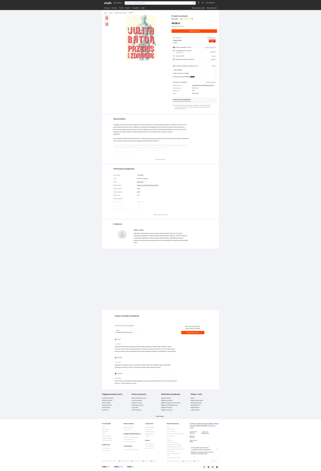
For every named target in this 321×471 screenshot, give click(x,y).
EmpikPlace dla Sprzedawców (131, 437)
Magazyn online (106, 448)
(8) (192, 18)
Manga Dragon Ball (196, 402)
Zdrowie (131, 12)
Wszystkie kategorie (129, 427)
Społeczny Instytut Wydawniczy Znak (203, 85)
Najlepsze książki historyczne (169, 405)
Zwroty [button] (213, 56)
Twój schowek (148, 429)
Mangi (192, 398)
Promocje (107, 8)
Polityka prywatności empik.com (175, 446)
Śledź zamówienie (149, 427)
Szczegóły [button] (212, 51)
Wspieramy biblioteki (107, 438)
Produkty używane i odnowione (131, 449)
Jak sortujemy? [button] (211, 37)
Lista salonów (105, 431)
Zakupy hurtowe (149, 448)
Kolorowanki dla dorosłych (139, 398)
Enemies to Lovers (137, 402)
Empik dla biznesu (149, 443)
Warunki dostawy (171, 431)
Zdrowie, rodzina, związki (120, 12)
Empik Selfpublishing (107, 440)
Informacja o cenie (177, 26)
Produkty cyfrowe (149, 431)
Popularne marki (128, 429)
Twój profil (147, 436)
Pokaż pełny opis (160, 159)
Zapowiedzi (135, 8)
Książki (110, 12)
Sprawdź (213, 59)
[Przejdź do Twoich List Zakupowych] (199, 3)
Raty (168, 455)
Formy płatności (171, 436)
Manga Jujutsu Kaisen (197, 400)
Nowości (127, 8)
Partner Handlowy (106, 436)
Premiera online (106, 450)
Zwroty (168, 438)
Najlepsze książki (166, 398)
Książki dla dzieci (136, 410)
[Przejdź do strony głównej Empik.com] (107, 3)
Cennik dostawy (171, 429)
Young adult (135, 407)
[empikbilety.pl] (118, 467)
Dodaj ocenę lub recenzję (193, 332)
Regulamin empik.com (172, 442)
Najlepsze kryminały (167, 400)
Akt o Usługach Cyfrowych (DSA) (175, 449)
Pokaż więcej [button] (160, 416)
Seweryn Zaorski (107, 405)
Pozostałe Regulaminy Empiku (174, 444)
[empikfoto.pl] (106, 467)
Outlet (143, 8)
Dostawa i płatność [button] (210, 47)
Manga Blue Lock (195, 405)
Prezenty (114, 8)
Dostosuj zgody (170, 451)
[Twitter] (208, 467)
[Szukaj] (193, 3)
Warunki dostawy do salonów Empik (175, 433)
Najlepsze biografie (166, 407)
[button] (140, 37)
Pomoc (168, 427)
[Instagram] (213, 467)
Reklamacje (170, 440)
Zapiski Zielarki (195, 410)
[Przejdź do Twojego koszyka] (203, 3)
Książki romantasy (137, 400)
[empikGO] (130, 467)
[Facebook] (204, 467)
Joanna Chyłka (106, 402)
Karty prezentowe (149, 446)
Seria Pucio (105, 410)
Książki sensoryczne (137, 405)
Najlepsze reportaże (167, 410)
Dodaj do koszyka (194, 31)
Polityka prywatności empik (173, 453)
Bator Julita (175, 18)
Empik (105, 12)
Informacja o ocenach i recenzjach (124, 325)
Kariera (104, 433)
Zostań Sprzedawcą (129, 439)
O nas (103, 427)
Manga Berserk (195, 407)
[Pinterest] (217, 467)
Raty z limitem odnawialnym (173, 457)
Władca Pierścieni (107, 400)
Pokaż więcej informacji (160, 214)
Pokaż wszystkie (211, 82)
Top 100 (121, 8)
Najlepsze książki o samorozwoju (170, 402)
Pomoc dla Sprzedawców (130, 441)
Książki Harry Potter (107, 398)
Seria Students (106, 407)
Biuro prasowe (105, 429)
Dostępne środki (149, 433)
